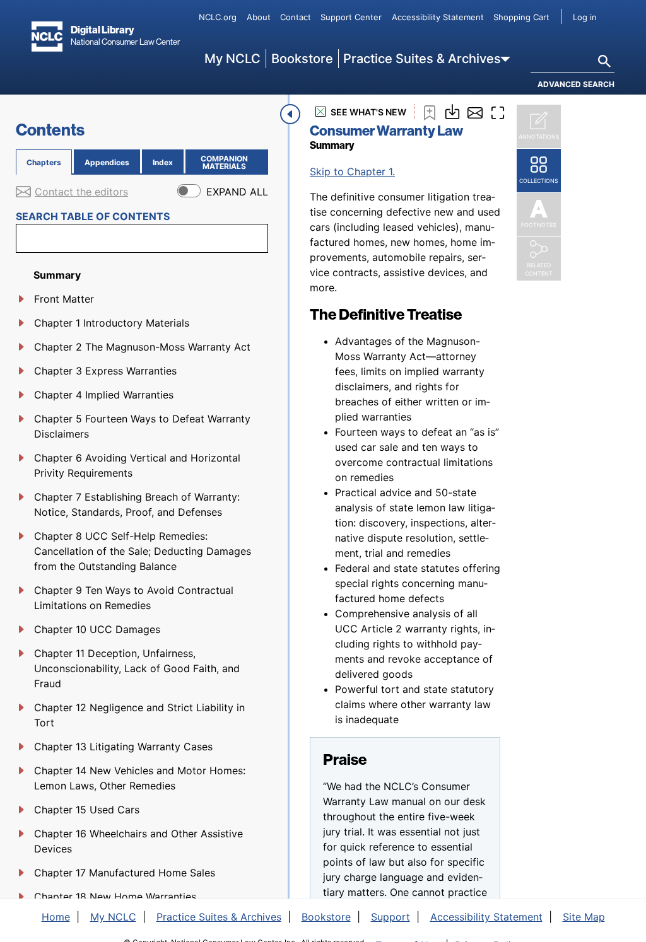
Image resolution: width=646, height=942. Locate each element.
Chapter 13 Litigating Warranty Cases (123, 746)
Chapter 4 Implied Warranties (103, 394)
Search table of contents (93, 216)
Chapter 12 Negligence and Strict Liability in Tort (139, 715)
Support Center (351, 17)
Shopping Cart (521, 17)
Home (56, 916)
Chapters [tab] (43, 162)
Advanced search (575, 84)
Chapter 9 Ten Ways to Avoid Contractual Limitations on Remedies (133, 598)
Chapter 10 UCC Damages (97, 629)
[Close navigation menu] (290, 114)
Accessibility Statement (438, 17)
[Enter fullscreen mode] (497, 111)
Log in (585, 17)
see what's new (368, 112)
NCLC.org (218, 17)
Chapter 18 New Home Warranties (115, 896)
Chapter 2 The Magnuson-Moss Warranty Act (142, 346)
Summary (57, 275)
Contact (295, 17)
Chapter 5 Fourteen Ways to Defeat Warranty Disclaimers (142, 426)
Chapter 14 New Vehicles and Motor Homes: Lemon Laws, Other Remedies (139, 778)
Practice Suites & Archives (422, 58)
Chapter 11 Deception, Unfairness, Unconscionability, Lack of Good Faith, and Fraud (137, 668)
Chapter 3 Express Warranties (105, 370)
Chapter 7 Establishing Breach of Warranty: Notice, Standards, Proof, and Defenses (137, 504)
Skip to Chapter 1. (352, 171)
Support (390, 916)
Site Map (584, 916)
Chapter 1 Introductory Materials (111, 323)
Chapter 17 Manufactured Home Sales (124, 872)
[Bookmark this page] (429, 111)
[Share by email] (475, 111)
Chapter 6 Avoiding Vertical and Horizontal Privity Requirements (137, 465)
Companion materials (232, 162)
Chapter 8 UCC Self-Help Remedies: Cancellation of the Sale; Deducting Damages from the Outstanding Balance (142, 551)
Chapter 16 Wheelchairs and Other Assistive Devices (138, 841)
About (259, 17)
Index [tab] (163, 162)
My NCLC (232, 58)
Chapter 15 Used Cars (86, 809)
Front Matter (64, 299)
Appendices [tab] (107, 162)
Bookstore (302, 58)
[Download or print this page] (452, 110)
